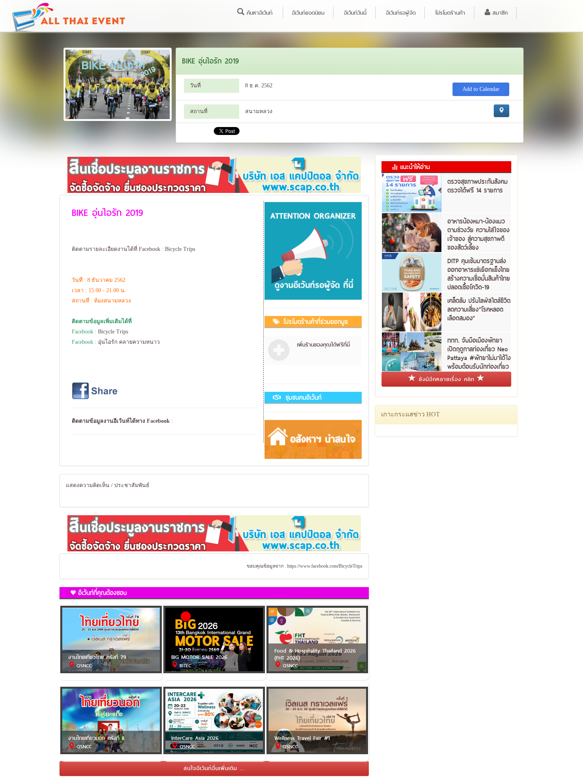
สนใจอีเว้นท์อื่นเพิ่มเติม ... (214, 768)
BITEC (184, 666)
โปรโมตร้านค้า (450, 12)
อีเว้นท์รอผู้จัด (401, 12)
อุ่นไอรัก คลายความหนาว (129, 342)
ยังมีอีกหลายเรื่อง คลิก (446, 379)
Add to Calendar (480, 89)
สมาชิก (499, 12)
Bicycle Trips (180, 249)
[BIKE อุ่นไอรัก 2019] (117, 84)
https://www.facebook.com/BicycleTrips (324, 566)
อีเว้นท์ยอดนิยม (308, 12)
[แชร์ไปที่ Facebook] (95, 390)
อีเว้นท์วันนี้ (355, 12)
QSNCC (83, 666)
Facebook (158, 421)
